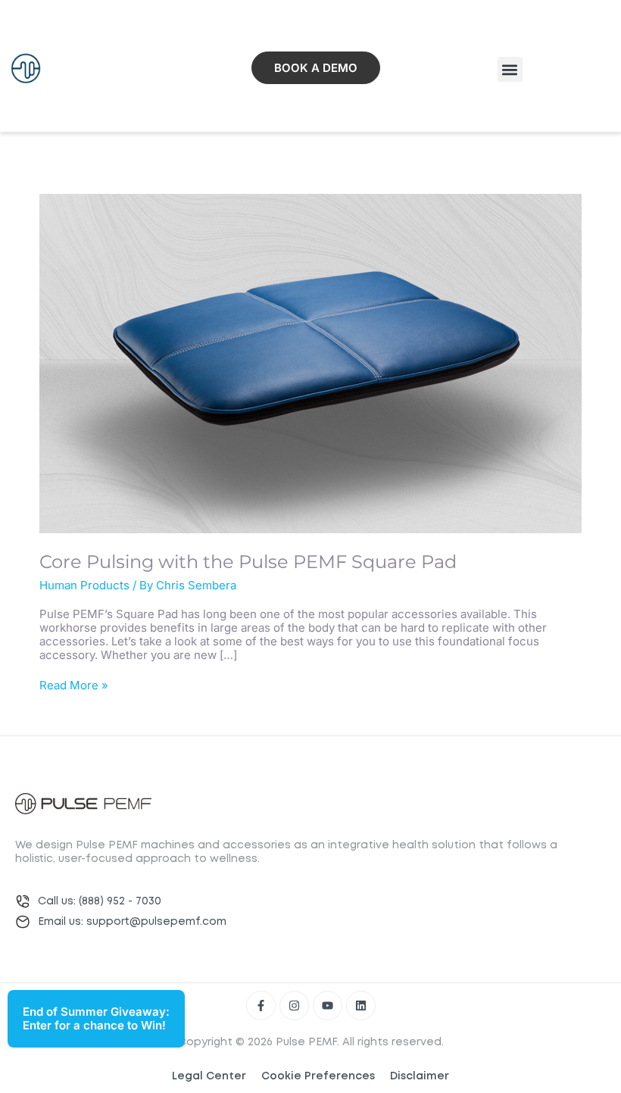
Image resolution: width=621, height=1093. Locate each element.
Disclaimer (419, 1076)
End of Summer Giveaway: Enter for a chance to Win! (96, 1018)
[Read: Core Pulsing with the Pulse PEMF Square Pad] (310, 362)
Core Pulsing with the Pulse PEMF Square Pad (248, 562)
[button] (510, 69)
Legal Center (209, 1076)
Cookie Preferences (318, 1076)
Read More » (73, 685)
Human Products (84, 585)
